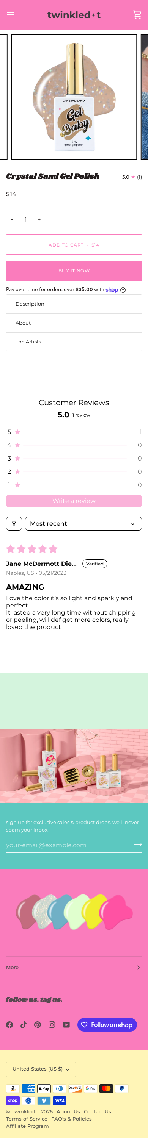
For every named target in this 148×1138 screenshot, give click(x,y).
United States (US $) (38, 1069)
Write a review (74, 500)
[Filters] (14, 524)
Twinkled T (25, 1112)
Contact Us (97, 1112)
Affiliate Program (27, 1126)
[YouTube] (66, 1024)
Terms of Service (26, 1119)
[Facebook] (9, 1024)
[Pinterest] (37, 1024)
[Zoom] (25, 146)
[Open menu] (17, 14)
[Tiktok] (23, 1024)
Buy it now (74, 270)
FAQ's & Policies (71, 1119)
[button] (74, 432)
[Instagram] (52, 1024)
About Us (68, 1112)
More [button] (12, 967)
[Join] (135, 844)
